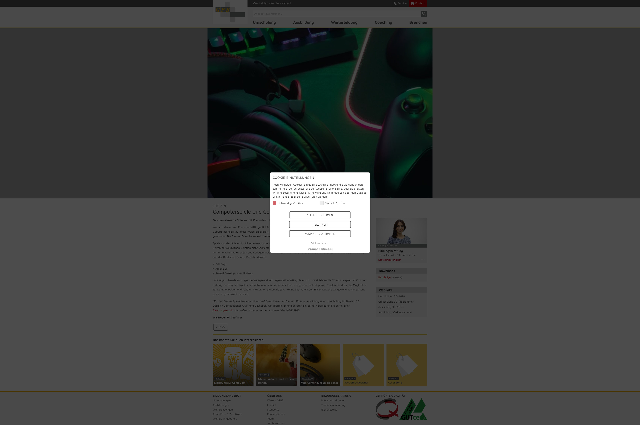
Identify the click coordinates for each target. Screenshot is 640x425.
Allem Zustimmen (320, 214)
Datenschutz (326, 249)
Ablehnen (320, 224)
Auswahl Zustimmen (320, 233)
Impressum (313, 249)
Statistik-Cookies (335, 203)
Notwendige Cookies (290, 203)
